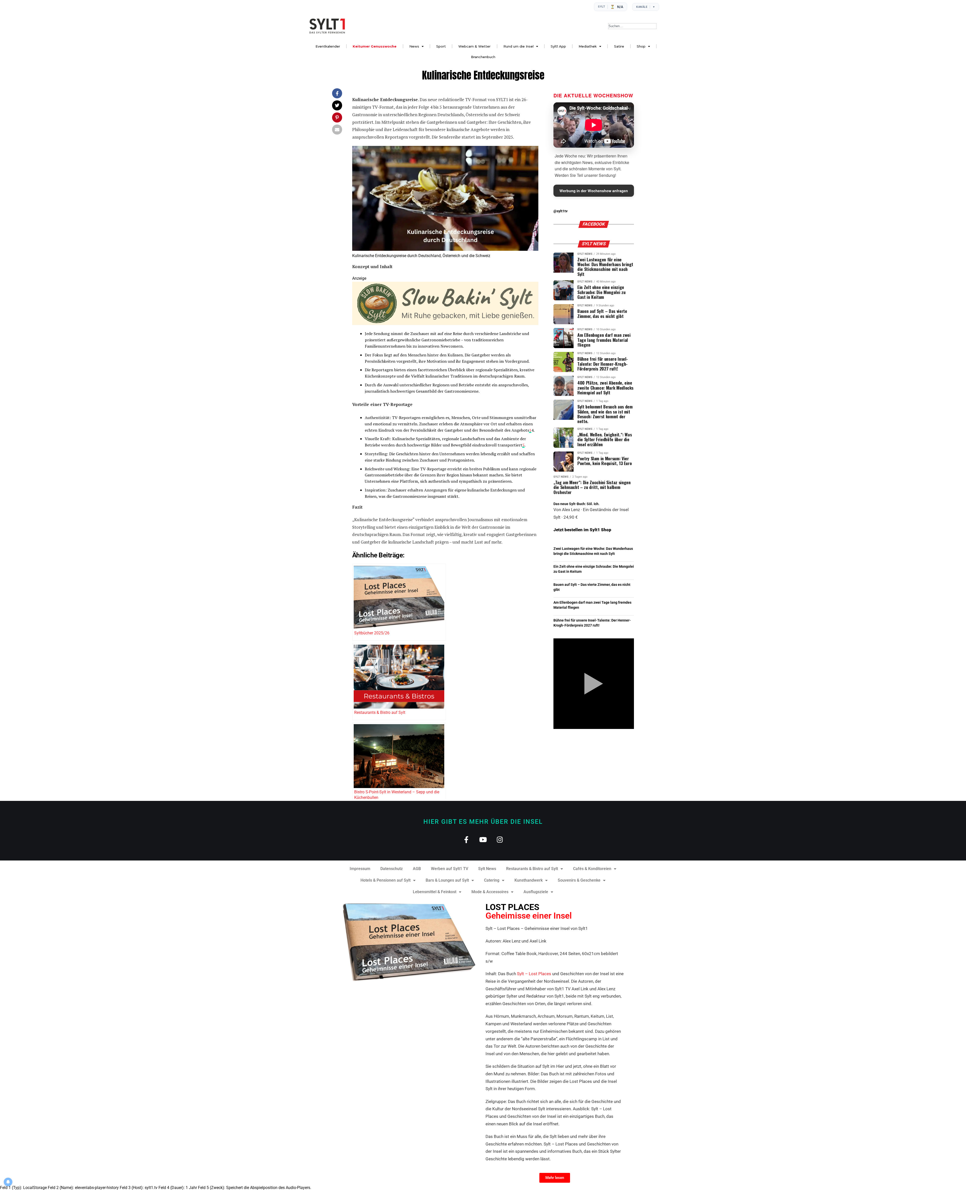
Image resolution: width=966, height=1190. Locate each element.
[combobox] (632, 26)
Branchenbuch (483, 57)
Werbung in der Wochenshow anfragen (593, 190)
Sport (441, 46)
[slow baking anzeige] (445, 323)
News (414, 46)
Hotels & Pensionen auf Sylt (385, 880)
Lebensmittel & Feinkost (434, 891)
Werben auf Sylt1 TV (449, 868)
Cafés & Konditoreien (592, 868)
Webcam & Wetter (474, 46)
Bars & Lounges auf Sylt (447, 880)
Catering (491, 880)
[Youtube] (483, 839)
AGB (417, 868)
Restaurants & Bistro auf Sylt (532, 868)
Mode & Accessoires (489, 891)
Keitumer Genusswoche (374, 46)
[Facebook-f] (466, 839)
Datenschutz (391, 868)
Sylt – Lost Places (534, 973)
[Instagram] (500, 839)
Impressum (360, 868)
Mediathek (588, 46)
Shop (641, 46)
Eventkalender (327, 46)
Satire (619, 46)
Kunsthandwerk (528, 880)
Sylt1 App (558, 46)
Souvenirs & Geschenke (579, 880)
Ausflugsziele (536, 891)
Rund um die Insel (518, 46)
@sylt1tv (560, 211)
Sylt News (487, 868)
